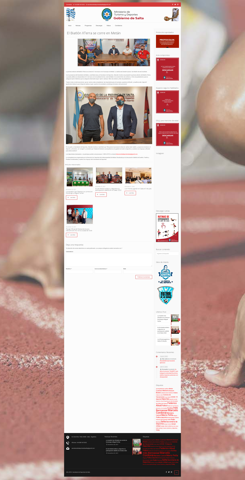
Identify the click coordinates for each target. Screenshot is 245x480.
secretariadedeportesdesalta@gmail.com (99, 4)
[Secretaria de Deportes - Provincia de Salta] (122, 15)
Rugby (173, 419)
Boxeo (158, 393)
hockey (170, 408)
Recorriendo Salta (166, 419)
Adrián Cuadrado (161, 440)
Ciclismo (170, 393)
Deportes (165, 399)
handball (165, 408)
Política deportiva (161, 417)
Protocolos (158, 419)
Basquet (171, 390)
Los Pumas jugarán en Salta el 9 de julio (138, 189)
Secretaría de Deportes (166, 423)
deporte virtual (160, 401)
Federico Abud (167, 448)
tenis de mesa (175, 426)
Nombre (69, 268)
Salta (163, 421)
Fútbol (164, 405)
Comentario (69, 251)
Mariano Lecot (159, 455)
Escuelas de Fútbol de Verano (151, 448)
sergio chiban (163, 462)
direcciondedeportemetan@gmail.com (127, 154)
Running (158, 422)
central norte (164, 393)
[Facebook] (173, 4)
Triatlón (165, 428)
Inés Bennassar (167, 409)
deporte (158, 399)
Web (124, 268)
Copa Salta (167, 397)
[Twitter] (175, 4)
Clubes (175, 393)
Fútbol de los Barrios (173, 405)
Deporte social (173, 399)
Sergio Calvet (167, 424)
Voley (158, 430)
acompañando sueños (162, 388)
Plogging (175, 415)
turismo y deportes (172, 428)
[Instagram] (178, 4)
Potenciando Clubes (173, 417)
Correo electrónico (101, 268)
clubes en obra (159, 395)
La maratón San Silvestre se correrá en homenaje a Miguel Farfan (79, 192)
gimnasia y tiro (159, 408)
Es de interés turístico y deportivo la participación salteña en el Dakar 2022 (108, 189)
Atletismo (165, 391)
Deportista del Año (168, 401)
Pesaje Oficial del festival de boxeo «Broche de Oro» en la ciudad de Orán (79, 230)
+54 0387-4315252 (80, 4)
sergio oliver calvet (166, 426)
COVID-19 (174, 397)
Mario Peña (167, 415)
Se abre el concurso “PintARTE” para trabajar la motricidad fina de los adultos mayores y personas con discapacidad (169, 373)
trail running (159, 428)
